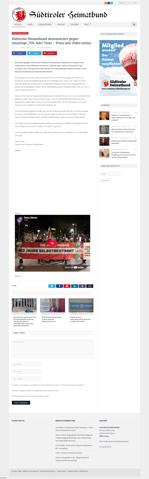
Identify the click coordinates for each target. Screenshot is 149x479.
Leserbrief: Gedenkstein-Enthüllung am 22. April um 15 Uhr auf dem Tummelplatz (123, 154)
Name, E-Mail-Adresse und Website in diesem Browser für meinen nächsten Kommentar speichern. (49, 385)
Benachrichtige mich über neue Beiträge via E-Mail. (31, 396)
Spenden (75, 24)
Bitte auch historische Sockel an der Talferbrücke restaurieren (123, 130)
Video (30, 24)
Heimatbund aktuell (20, 33)
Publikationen (44, 24)
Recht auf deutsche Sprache (72, 453)
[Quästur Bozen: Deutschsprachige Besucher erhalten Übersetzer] (81, 306)
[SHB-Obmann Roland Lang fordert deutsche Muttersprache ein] (52, 306)
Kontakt (61, 24)
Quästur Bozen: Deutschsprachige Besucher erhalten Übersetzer (80, 319)
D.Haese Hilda (60, 445)
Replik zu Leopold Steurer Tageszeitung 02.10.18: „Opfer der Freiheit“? (123, 117)
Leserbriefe (105, 105)
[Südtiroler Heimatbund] (60, 13)
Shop (86, 24)
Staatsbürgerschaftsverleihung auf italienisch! (124, 142)
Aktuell (18, 24)
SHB (15, 48)
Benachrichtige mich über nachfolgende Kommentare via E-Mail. (36, 391)
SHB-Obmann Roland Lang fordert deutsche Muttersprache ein (51, 319)
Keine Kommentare (46, 48)
